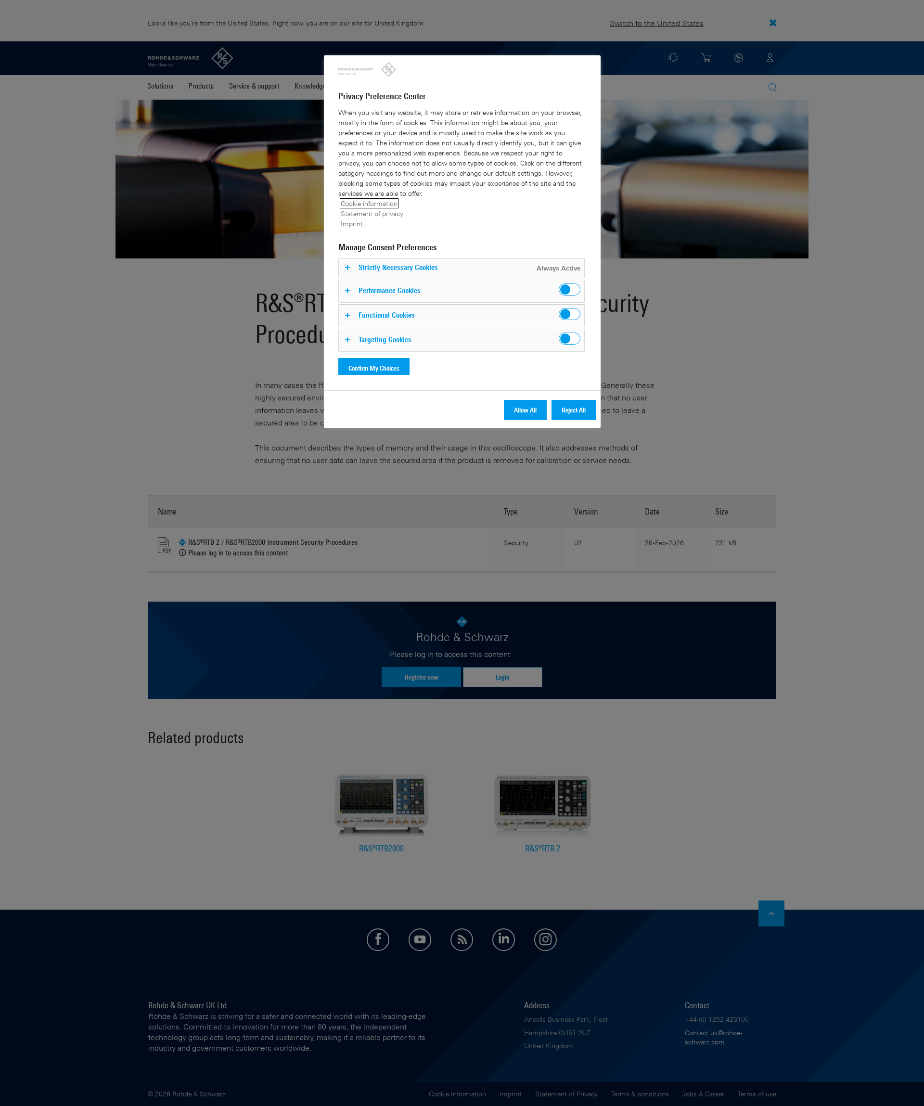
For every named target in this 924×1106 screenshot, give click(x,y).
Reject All (574, 410)
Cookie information (369, 203)
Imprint (352, 223)
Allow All (525, 410)
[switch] (569, 289)
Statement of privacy (372, 213)
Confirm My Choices (373, 368)
